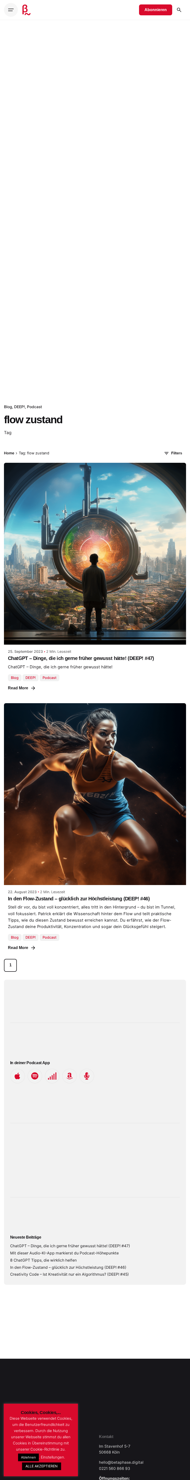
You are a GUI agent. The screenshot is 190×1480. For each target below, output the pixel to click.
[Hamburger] (11, 10)
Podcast (34, 406)
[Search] (179, 10)
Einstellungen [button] (52, 1457)
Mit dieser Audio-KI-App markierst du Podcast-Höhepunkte (64, 1253)
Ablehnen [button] (28, 1457)
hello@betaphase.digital (121, 1462)
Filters (176, 453)
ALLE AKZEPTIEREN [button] (41, 1466)
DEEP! (19, 406)
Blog (8, 406)
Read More (18, 688)
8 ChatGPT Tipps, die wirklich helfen (43, 1260)
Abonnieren (155, 10)
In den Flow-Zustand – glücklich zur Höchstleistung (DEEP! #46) (79, 898)
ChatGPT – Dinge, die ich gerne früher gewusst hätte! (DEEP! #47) (81, 658)
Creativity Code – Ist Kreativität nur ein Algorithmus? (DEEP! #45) (69, 1274)
